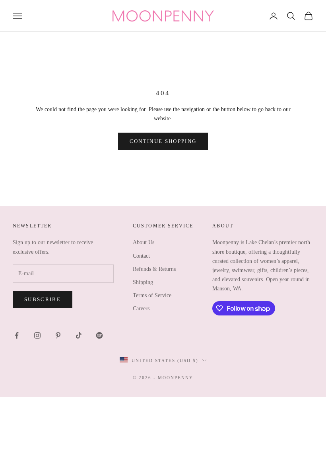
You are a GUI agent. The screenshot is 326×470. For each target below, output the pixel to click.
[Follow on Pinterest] (58, 335)
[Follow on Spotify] (99, 335)
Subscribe (42, 299)
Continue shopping (163, 141)
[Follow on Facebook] (17, 335)
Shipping (143, 282)
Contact (141, 256)
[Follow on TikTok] (79, 335)
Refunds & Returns (154, 269)
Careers (141, 308)
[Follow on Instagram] (37, 335)
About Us (143, 242)
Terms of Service (152, 295)
